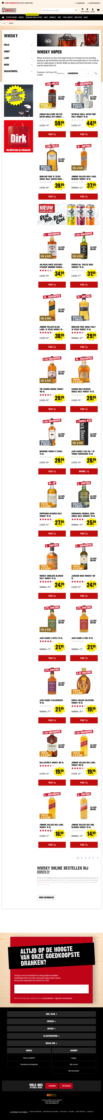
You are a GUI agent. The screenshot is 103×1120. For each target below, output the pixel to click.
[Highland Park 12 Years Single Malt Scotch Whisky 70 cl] (52, 157)
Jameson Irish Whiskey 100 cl (83, 577)
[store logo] (9, 10)
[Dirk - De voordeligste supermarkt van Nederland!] (18, 151)
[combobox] (59, 10)
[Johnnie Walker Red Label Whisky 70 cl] (52, 805)
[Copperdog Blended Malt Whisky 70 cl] (52, 494)
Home (3, 23)
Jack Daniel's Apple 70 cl (51, 638)
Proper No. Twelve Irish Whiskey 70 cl (82, 265)
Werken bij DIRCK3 (29, 1058)
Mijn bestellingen (74, 1071)
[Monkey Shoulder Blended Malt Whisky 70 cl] (52, 556)
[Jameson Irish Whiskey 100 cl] (84, 556)
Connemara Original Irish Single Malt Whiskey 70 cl (83, 514)
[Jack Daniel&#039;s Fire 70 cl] (84, 618)
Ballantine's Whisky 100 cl (52, 762)
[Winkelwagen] (98, 10)
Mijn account (74, 1064)
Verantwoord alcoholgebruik (29, 1064)
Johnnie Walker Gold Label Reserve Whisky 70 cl (83, 177)
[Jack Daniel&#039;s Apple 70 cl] (52, 618)
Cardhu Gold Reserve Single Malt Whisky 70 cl (82, 390)
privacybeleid (48, 998)
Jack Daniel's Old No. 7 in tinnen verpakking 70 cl (82, 452)
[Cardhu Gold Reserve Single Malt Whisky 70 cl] (84, 369)
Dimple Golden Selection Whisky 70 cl (82, 701)
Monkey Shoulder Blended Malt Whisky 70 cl (51, 577)
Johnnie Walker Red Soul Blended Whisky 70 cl (82, 826)
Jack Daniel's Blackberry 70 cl (51, 701)
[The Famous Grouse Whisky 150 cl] (52, 369)
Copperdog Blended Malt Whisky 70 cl (51, 514)
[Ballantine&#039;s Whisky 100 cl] (52, 743)
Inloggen (73, 1058)
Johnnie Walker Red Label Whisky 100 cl (83, 763)
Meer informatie (46, 897)
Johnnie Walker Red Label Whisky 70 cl (52, 826)
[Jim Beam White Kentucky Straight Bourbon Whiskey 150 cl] (52, 245)
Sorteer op (60, 73)
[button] (77, 73)
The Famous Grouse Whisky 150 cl (51, 390)
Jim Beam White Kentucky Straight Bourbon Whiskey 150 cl (51, 265)
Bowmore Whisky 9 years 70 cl (51, 452)
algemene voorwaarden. (63, 998)
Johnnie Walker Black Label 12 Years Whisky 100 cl (51, 328)
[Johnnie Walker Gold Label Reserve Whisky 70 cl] (84, 157)
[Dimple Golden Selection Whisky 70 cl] (84, 681)
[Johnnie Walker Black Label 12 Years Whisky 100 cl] (52, 307)
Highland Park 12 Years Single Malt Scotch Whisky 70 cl (52, 177)
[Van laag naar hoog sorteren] (96, 73)
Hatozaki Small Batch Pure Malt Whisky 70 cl (83, 115)
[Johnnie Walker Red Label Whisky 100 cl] (84, 743)
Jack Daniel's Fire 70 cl (82, 638)
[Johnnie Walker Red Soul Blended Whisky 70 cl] (84, 805)
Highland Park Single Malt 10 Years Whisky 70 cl (83, 328)
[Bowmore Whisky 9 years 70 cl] (52, 432)
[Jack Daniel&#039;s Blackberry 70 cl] (52, 681)
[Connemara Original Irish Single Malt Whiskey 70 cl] (84, 494)
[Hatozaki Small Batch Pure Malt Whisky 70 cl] (84, 95)
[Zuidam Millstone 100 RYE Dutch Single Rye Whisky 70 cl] (52, 95)
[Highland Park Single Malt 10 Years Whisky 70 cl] (84, 307)
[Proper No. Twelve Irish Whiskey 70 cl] (84, 245)
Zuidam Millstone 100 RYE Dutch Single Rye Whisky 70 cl (52, 115)
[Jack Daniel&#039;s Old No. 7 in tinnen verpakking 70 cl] (84, 432)
